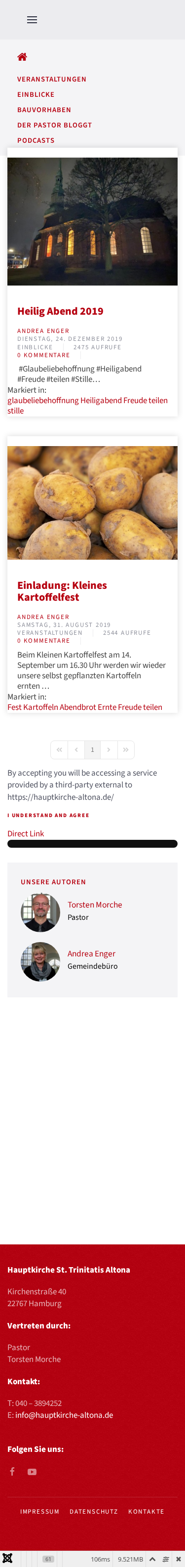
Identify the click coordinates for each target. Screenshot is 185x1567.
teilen (158, 401)
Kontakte (146, 1511)
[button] (32, 20)
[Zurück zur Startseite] (112, 20)
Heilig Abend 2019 (60, 311)
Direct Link (25, 834)
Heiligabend (101, 401)
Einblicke (35, 347)
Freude (135, 401)
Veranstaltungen (50, 633)
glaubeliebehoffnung (43, 401)
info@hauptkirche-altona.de (64, 1415)
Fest (14, 707)
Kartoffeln (40, 707)
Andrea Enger (43, 331)
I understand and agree (48, 815)
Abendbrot (78, 707)
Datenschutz (94, 1511)
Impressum (40, 1511)
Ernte (107, 707)
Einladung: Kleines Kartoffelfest (62, 591)
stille (15, 411)
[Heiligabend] (92, 221)
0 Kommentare (44, 355)
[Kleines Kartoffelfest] (92, 502)
